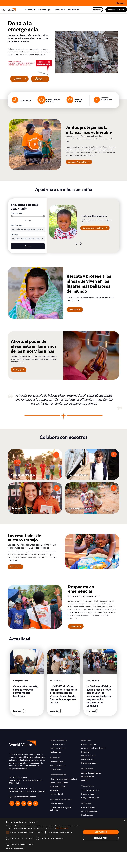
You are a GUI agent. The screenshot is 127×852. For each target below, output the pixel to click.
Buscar (28, 246)
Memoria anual (87, 794)
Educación (85, 752)
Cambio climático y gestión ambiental (61, 808)
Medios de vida (87, 759)
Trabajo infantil (56, 794)
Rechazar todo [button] (101, 838)
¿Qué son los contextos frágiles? (63, 779)
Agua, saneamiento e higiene (93, 748)
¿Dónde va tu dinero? (90, 790)
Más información (62, 828)
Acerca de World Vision (106, 98)
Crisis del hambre (57, 803)
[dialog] (63, 835)
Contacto (120, 3)
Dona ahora (26, 100)
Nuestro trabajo (78, 100)
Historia (84, 780)
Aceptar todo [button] (101, 832)
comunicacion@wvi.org (35, 791)
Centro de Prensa (57, 744)
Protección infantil (89, 763)
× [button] (124, 821)
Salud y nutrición (88, 755)
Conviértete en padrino (53, 100)
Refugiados (54, 790)
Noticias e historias (58, 748)
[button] (30, 9)
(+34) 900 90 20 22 (25, 788)
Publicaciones (56, 752)
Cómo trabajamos (89, 744)
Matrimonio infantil (58, 786)
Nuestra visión (87, 776)
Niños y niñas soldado (59, 782)
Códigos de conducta (90, 797)
